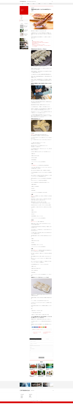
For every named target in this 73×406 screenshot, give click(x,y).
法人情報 (28, 3)
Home (22, 3)
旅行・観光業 (22, 20)
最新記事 (21, 15)
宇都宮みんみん (32, 134)
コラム (44, 3)
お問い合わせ (50, 3)
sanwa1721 (35, 329)
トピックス (26, 23)
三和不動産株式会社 (23, 1)
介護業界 (30, 396)
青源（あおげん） (36, 250)
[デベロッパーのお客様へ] (25, 386)
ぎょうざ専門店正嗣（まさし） (34, 165)
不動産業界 (30, 395)
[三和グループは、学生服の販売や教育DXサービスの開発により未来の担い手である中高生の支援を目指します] (48, 386)
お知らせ (33, 3)
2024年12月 (22, 395)
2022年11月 (22, 396)
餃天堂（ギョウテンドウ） (34, 221)
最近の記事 (22, 23)
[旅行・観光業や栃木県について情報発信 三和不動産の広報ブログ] (36, 386)
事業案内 (39, 3)
